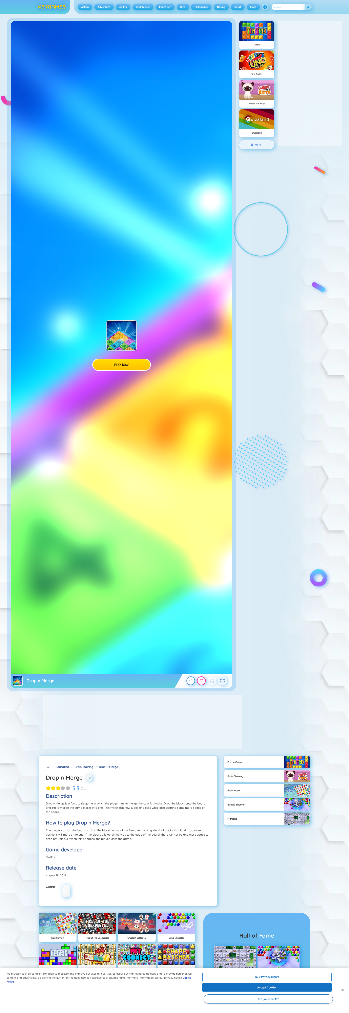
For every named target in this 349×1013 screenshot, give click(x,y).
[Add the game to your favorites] (89, 777)
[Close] (342, 990)
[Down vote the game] (201, 680)
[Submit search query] (308, 7)
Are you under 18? (268, 998)
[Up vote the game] (190, 680)
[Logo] (52, 7)
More (253, 6)
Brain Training (84, 767)
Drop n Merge (108, 767)
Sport (237, 6)
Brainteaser (143, 6)
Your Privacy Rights (267, 976)
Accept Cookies (266, 987)
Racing (221, 6)
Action (85, 6)
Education (165, 6)
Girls (182, 6)
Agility (123, 6)
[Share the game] (212, 680)
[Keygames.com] (48, 767)
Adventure (104, 6)
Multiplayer (201, 6)
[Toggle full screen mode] (222, 680)
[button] (265, 7)
